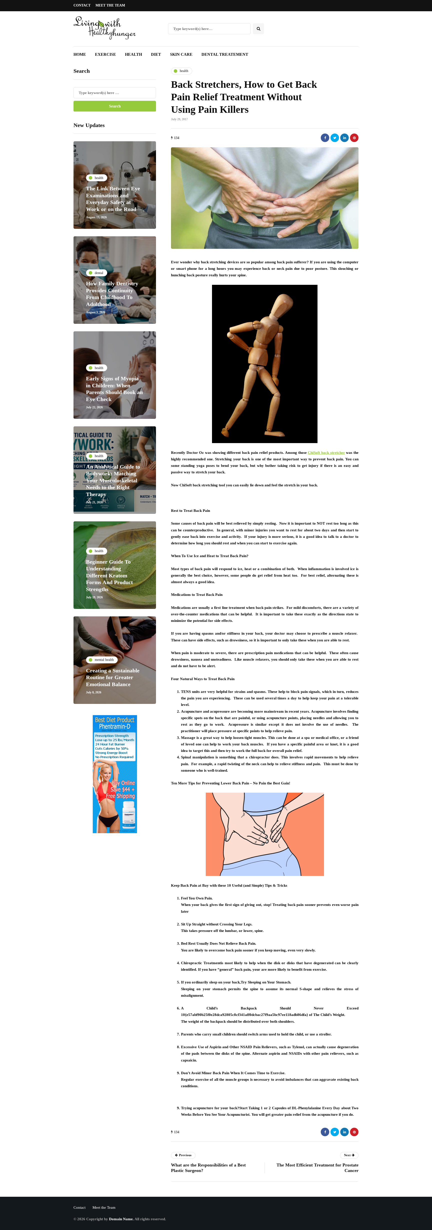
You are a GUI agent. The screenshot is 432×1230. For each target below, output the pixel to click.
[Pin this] (354, 138)
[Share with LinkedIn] (344, 138)
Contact (82, 5)
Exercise (105, 54)
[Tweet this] (334, 138)
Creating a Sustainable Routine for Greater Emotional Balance (113, 677)
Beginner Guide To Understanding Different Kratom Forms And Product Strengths (109, 575)
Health (133, 54)
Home (80, 54)
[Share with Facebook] (325, 138)
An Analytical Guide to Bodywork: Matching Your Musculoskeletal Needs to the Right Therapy (113, 480)
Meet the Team (110, 5)
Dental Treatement (225, 54)
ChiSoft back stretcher (326, 453)
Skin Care (181, 54)
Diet (156, 54)
